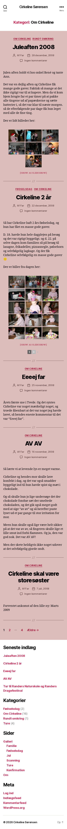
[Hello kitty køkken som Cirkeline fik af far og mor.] (33, 295)
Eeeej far (33, 376)
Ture (6, 723)
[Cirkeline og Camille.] (16, 295)
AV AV (33, 443)
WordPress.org (14, 807)
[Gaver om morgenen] (50, 295)
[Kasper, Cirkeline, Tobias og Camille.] (33, 282)
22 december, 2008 (43, 205)
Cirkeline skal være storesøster (33, 577)
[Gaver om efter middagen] (33, 333)
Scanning (13, 760)
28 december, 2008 (43, 55)
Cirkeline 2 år (33, 197)
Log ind (8, 793)
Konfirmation (16, 770)
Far (22, 55)
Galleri (8, 741)
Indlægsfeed (12, 798)
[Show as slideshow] (33, 173)
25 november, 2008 (43, 385)
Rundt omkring (43, 38)
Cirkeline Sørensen (33, 7)
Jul (9, 755)
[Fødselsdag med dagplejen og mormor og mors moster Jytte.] (50, 282)
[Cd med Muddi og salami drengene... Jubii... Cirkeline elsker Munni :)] (33, 307)
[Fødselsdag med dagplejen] (16, 282)
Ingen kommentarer (35, 60)
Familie (12, 746)
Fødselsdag (23, 189)
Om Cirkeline (22, 38)
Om (5, 775)
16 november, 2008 (43, 451)
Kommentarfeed (14, 803)
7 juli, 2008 (43, 588)
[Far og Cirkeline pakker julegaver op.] (50, 148)
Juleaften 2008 (33, 47)
